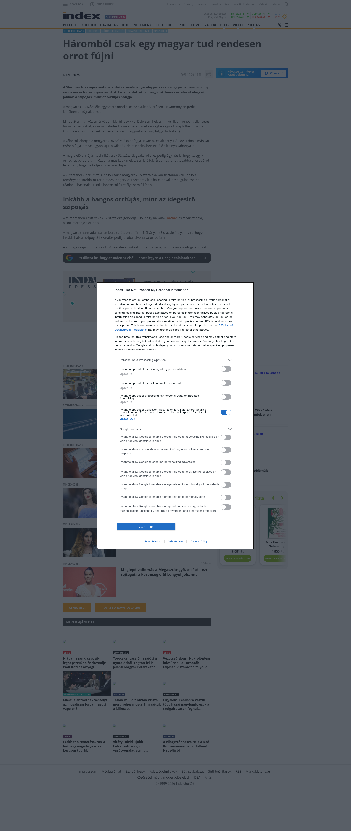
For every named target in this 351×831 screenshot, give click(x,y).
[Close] (246, 290)
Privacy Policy (198, 541)
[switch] (226, 369)
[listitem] (175, 360)
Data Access (175, 541)
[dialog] (175, 415)
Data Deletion (152, 541)
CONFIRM (146, 526)
